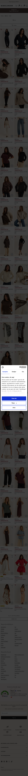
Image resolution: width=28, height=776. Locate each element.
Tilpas (13, 403)
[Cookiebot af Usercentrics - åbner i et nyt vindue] (19, 367)
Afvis (14, 407)
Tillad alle (14, 398)
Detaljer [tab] (14, 371)
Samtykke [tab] (5, 371)
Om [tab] (23, 371)
